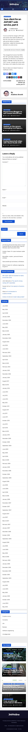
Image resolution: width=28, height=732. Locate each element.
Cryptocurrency (6, 616)
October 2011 (5, 406)
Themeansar (14, 722)
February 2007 (6, 524)
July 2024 (5, 345)
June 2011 (5, 417)
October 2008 (6, 474)
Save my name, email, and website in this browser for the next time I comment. (13, 216)
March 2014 (5, 384)
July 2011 (4, 413)
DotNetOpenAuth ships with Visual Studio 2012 (12, 142)
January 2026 (6, 316)
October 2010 (6, 420)
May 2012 (5, 402)
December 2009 (6, 438)
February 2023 (6, 366)
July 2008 (5, 485)
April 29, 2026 (8, 689)
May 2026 (5, 309)
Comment (5, 162)
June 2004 (5, 603)
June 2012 (5, 399)
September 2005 (6, 578)
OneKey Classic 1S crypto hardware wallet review (13, 671)
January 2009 (6, 467)
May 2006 (5, 553)
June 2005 (5, 589)
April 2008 (5, 492)
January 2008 (6, 499)
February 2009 (6, 463)
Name (4, 189)
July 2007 (5, 517)
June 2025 (5, 323)
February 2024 (6, 352)
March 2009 (5, 460)
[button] (23, 9)
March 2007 (5, 521)
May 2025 (5, 327)
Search (4, 229)
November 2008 (6, 470)
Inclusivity (5, 620)
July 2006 (5, 546)
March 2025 (5, 331)
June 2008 (5, 488)
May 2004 (5, 606)
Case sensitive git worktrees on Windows (13, 261)
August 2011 (5, 409)
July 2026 (5, 306)
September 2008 (6, 478)
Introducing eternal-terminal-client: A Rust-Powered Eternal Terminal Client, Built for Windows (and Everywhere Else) (13, 246)
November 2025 (6, 320)
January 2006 (6, 563)
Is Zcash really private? (18, 297)
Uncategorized (7, 16)
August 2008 (5, 481)
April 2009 (5, 456)
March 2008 (5, 495)
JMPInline (14, 4)
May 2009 (5, 452)
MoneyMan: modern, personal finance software (13, 686)
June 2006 (5, 549)
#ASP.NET (20, 30)
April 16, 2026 (8, 705)
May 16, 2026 (8, 674)
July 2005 (5, 585)
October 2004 (6, 599)
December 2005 (6, 567)
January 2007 (6, 528)
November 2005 (6, 571)
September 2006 (6, 538)
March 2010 (5, 431)
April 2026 (5, 313)
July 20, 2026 (8, 659)
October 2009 (6, 442)
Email (4, 197)
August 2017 (5, 381)
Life (3, 623)
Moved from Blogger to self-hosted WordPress (12, 112)
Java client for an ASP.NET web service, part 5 (20, 82)
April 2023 (5, 359)
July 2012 (5, 395)
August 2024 (5, 341)
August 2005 (5, 581)
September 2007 (6, 510)
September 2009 (6, 445)
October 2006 (6, 535)
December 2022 (6, 374)
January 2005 (6, 596)
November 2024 (6, 338)
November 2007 (6, 503)
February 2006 (6, 560)
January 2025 (6, 334)
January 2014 (6, 388)
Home (6, 725)
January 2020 (6, 377)
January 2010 (6, 435)
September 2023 (6, 356)
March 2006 (5, 556)
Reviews (4, 627)
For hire (19, 728)
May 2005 (5, 592)
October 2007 (6, 506)
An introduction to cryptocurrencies (15, 725)
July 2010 (5, 424)
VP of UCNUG (7, 80)
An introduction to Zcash (12, 728)
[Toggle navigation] (13, 9)
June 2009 (5, 449)
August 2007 (5, 513)
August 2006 (5, 542)
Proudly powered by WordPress (9, 720)
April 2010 (5, 427)
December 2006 (6, 531)
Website (4, 205)
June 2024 (5, 349)
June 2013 (5, 392)
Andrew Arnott (14, 28)
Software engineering (8, 630)
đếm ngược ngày (6, 275)
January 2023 (6, 370)
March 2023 (5, 363)
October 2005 (6, 574)
